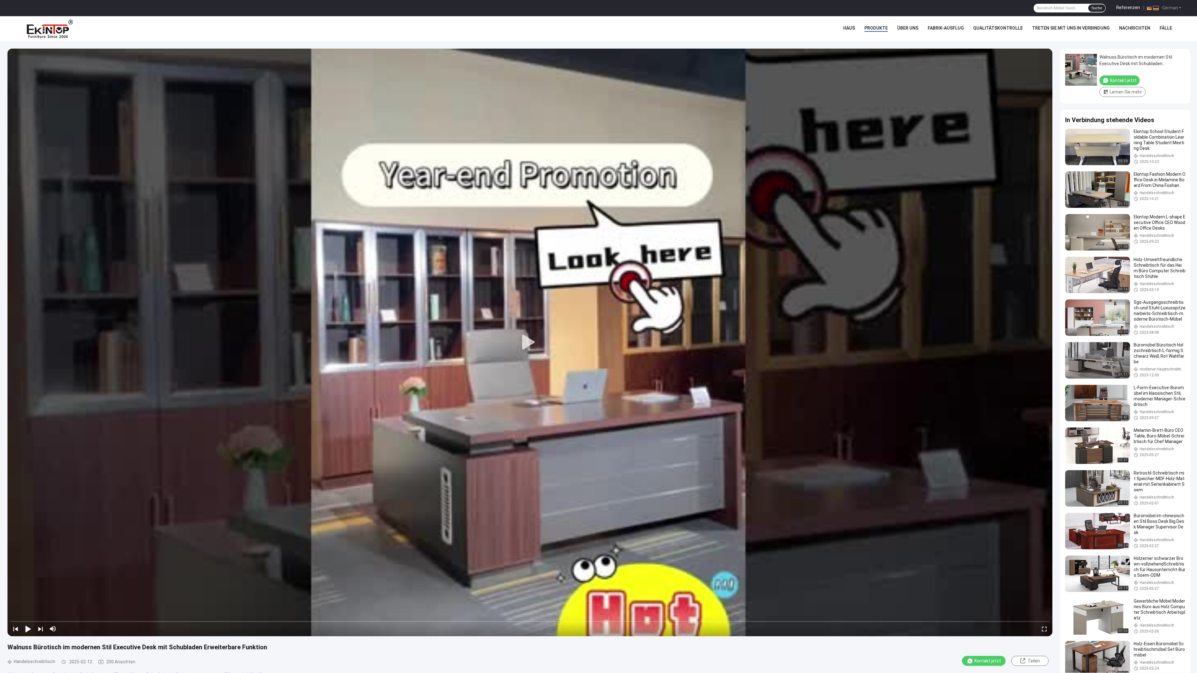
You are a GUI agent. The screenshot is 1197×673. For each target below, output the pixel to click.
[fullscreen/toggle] (1044, 628)
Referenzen (1128, 7)
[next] (40, 628)
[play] (530, 342)
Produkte (876, 28)
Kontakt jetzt (987, 660)
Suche (1096, 8)
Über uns (907, 28)
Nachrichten (1134, 28)
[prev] (15, 628)
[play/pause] (28, 628)
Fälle (1166, 28)
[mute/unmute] (53, 628)
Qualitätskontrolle (998, 28)
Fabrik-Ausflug (946, 28)
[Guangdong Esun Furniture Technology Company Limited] (50, 28)
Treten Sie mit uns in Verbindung (1071, 28)
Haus (849, 28)
